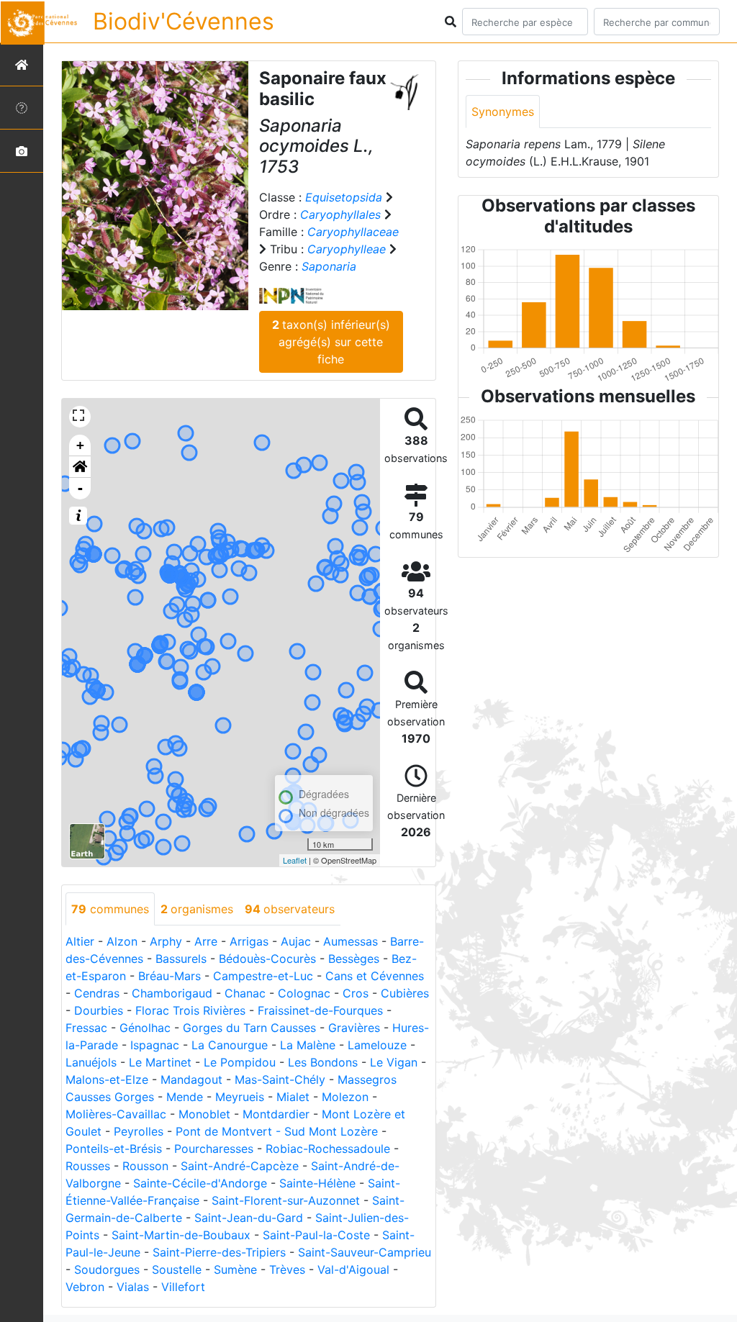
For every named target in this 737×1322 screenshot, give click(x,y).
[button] (80, 467)
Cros (355, 993)
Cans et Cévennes (374, 976)
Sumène (235, 1269)
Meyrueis (239, 1097)
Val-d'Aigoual (353, 1269)
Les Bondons (323, 1062)
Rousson (145, 1166)
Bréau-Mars (169, 976)
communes (110, 909)
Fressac (86, 1027)
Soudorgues (107, 1269)
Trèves (287, 1269)
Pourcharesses (213, 1148)
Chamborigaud (172, 993)
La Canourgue (229, 1045)
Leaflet (295, 860)
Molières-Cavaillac (115, 1114)
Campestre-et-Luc (263, 976)
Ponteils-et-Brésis (113, 1148)
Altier (79, 941)
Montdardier (276, 1114)
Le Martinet (160, 1062)
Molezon (345, 1097)
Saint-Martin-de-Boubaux (181, 1235)
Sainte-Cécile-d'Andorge (200, 1183)
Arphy (166, 941)
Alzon (122, 941)
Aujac (296, 941)
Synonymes (502, 111)
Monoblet (204, 1114)
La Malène (307, 1045)
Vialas (133, 1287)
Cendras (96, 993)
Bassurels (181, 958)
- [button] (80, 488)
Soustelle (177, 1269)
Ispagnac (154, 1045)
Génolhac (145, 1027)
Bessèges (353, 958)
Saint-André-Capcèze (240, 1166)
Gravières (354, 1027)
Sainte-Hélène (317, 1183)
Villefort (183, 1287)
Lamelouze (377, 1045)
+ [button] (80, 445)
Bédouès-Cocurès (267, 958)
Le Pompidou (240, 1062)
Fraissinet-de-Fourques (320, 1010)
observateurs (290, 909)
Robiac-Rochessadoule (328, 1148)
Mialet (292, 1097)
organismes (196, 909)
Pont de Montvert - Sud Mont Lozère (277, 1131)
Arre (205, 941)
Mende (184, 1097)
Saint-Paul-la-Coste (316, 1235)
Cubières (405, 993)
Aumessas (350, 941)
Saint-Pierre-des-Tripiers (219, 1252)
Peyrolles (138, 1131)
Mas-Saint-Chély (280, 1079)
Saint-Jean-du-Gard (248, 1217)
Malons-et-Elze (106, 1079)
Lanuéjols (91, 1062)
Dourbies (98, 1010)
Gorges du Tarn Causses (249, 1027)
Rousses (87, 1166)
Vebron (84, 1287)
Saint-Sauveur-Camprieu (364, 1252)
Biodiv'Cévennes (183, 21)
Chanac (245, 993)
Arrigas (249, 941)
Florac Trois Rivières (190, 1010)
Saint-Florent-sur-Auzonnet (286, 1200)
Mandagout (191, 1079)
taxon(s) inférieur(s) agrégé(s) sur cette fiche (331, 341)
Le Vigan (393, 1062)
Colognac (304, 993)
